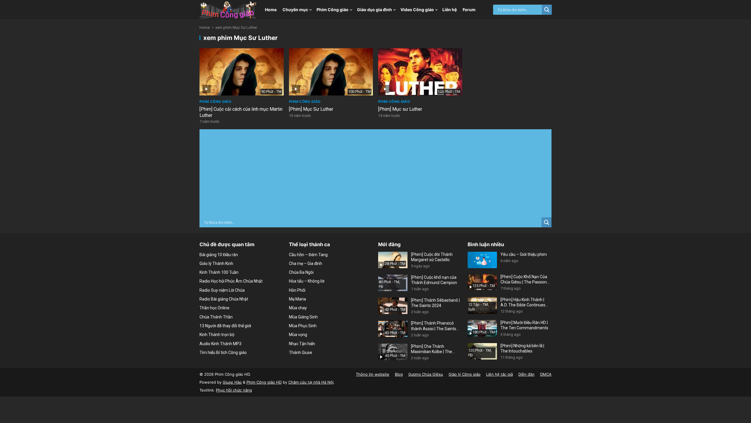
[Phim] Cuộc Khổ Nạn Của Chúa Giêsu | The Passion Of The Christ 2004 (523, 279)
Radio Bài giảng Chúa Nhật (223, 299)
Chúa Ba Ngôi (301, 272)
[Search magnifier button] (547, 10)
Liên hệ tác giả (499, 374)
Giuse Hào (232, 382)
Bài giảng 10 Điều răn (218, 254)
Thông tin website (372, 374)
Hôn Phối (297, 290)
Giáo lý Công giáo (465, 374)
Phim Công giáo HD (264, 382)
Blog (399, 374)
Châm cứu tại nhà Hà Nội (311, 382)
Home (271, 9)
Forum (469, 9)
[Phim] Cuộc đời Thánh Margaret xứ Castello (432, 257)
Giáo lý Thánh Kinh (216, 263)
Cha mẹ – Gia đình (305, 263)
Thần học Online (214, 308)
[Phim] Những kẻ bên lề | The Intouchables (522, 348)
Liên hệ (449, 9)
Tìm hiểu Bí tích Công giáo (223, 352)
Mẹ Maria (297, 299)
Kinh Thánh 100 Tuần (219, 272)
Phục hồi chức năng (234, 390)
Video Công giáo (417, 9)
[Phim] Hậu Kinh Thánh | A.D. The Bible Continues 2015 (522, 302)
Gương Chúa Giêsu (425, 374)
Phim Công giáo (333, 9)
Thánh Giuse (300, 352)
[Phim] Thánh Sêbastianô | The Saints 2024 (435, 303)
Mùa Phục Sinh (303, 325)
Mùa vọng (298, 334)
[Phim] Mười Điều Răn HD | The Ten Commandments (524, 325)
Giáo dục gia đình (374, 9)
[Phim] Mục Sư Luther (311, 109)
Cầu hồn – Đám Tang (308, 254)
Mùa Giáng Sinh (303, 317)
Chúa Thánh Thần (216, 317)
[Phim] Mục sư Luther (400, 109)
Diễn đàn (526, 374)
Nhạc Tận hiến (302, 343)
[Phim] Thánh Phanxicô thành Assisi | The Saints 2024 (433, 326)
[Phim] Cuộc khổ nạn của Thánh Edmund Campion (434, 280)
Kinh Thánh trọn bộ (216, 334)
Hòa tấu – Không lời (306, 281)
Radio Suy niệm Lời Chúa (222, 290)
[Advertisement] (375, 173)
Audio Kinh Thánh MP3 (220, 343)
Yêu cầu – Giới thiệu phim (523, 254)
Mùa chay (298, 308)
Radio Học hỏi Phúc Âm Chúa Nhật (231, 281)
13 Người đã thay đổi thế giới (225, 325)
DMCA (546, 374)
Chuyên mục (295, 9)
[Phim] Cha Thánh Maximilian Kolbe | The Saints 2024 (431, 349)
